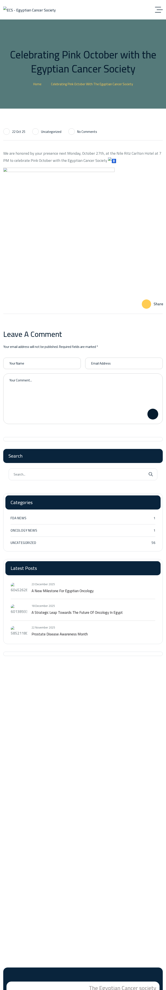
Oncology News (83, 530)
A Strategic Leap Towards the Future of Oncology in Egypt (77, 612)
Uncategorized (51, 132)
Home (37, 84)
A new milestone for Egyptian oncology (63, 590)
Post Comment (152, 414)
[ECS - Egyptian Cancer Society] (29, 10)
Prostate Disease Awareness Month (60, 634)
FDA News (83, 518)
